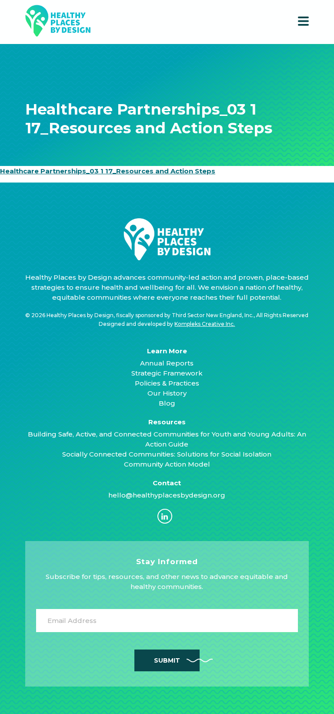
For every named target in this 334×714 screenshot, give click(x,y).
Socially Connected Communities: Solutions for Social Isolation (166, 454)
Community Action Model (167, 464)
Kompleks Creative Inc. (204, 324)
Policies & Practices (167, 383)
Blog (167, 403)
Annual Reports (167, 363)
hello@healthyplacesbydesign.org (166, 495)
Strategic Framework (167, 373)
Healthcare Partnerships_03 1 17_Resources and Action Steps (107, 171)
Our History (167, 393)
